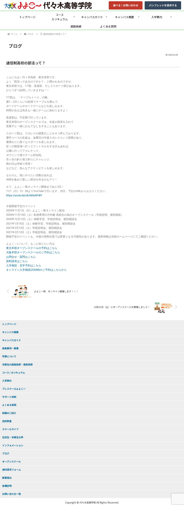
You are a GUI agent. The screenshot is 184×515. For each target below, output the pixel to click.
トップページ (9, 324)
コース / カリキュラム (13, 372)
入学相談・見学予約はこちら (23, 265)
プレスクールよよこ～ (14, 388)
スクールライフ (10, 429)
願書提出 (7, 477)
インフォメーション (12, 445)
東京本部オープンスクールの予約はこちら (31, 248)
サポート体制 (9, 397)
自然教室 (7, 421)
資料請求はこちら (17, 261)
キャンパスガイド (11, 340)
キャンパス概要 (10, 332)
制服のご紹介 (9, 413)
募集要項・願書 (10, 348)
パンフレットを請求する (163, 5)
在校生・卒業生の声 (12, 437)
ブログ (5, 453)
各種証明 (7, 485)
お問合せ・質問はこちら (21, 256)
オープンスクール (11, 461)
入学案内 (7, 380)
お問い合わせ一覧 (11, 494)
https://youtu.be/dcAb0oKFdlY (24, 195)
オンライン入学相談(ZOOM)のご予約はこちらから (36, 269)
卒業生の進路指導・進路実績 (17, 364)
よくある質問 (9, 405)
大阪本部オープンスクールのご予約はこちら (33, 252)
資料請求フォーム (11, 469)
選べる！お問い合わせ (125, 5)
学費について (9, 356)
